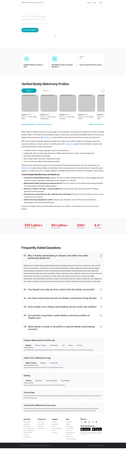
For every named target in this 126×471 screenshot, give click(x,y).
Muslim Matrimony (41, 349)
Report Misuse (41, 428)
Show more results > (97, 124)
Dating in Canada (38, 385)
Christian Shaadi (63, 408)
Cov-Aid (54, 430)
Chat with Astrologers (71, 439)
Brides (29, 90)
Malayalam (55, 367)
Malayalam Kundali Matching (66, 395)
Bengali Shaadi (45, 408)
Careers (53, 426)
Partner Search (27, 426)
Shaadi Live (69, 430)
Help (95, 2)
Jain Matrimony (81, 349)
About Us (54, 422)
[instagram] (85, 422)
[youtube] (96, 422)
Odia (38, 367)
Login (100, 2)
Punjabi (34, 367)
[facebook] (81, 422)
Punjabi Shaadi (77, 410)
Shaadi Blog (55, 424)
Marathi (30, 367)
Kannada (61, 367)
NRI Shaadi (70, 410)
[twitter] (92, 422)
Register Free (27, 424)
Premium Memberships (29, 430)
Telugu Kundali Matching (52, 395)
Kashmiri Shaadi (28, 410)
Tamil (46, 367)
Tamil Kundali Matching (39, 395)
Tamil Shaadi (84, 410)
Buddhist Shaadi (54, 408)
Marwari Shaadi (54, 410)
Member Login (27, 422)
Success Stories (27, 436)
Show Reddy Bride (28, 124)
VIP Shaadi (68, 422)
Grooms (45, 90)
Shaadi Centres (69, 426)
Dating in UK (46, 385)
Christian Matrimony (71, 349)
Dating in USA (53, 385)
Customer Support (28, 432)
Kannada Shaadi (94, 408)
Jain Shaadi (86, 408)
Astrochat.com (69, 436)
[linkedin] (89, 422)
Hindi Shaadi (71, 408)
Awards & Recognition (57, 428)
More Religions (89, 349)
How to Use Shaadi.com (29, 428)
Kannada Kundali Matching (30, 398)
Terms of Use (41, 422)
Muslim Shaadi (62, 410)
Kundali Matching (28, 395)
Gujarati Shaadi (78, 408)
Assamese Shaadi (36, 408)
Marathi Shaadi (27, 408)
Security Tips (41, 426)
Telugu (50, 367)
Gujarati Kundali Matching (93, 395)
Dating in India (61, 385)
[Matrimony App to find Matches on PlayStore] (97, 429)
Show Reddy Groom (44, 124)
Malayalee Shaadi (45, 410)
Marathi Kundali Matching (80, 395)
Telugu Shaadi (92, 410)
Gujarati (42, 367)
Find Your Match (30, 30)
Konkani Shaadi (36, 410)
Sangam (68, 424)
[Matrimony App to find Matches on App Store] (85, 429)
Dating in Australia (28, 385)
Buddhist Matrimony (60, 349)
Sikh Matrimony (50, 349)
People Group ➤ (101, 445)
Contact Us (26, 434)
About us (89, 2)
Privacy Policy (41, 424)
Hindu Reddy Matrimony (30, 349)
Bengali (25, 367)
